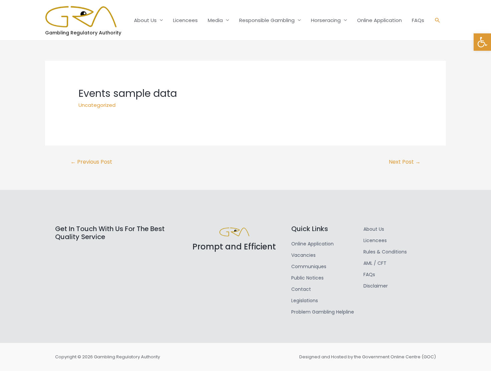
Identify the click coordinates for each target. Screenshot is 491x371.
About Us (145, 20)
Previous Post (91, 162)
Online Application (379, 20)
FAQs (418, 20)
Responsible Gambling (267, 20)
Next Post (405, 162)
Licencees (185, 20)
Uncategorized (97, 105)
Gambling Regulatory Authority (83, 32)
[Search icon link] (437, 20)
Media (215, 20)
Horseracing (326, 20)
